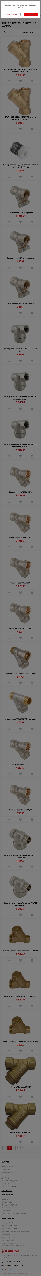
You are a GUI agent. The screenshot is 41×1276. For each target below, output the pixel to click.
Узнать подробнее (12, 14)
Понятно (31, 14)
